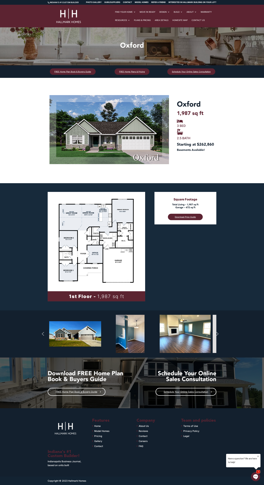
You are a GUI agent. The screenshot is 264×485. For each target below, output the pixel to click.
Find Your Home (124, 12)
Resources (121, 20)
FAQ (141, 446)
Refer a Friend (158, 2)
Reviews (143, 431)
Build (177, 12)
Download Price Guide (185, 217)
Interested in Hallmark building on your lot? (192, 2)
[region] (109, 129)
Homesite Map (180, 20)
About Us (144, 426)
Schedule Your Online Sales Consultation (191, 71)
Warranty (206, 12)
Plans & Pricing (142, 20)
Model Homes (141, 2)
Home (97, 426)
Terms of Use (190, 426)
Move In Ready (147, 12)
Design (163, 12)
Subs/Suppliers (112, 2)
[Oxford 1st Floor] (96, 301)
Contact (127, 2)
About (190, 12)
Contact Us (198, 20)
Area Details (161, 20)
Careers (143, 441)
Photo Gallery (94, 2)
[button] (42, 333)
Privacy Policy (191, 431)
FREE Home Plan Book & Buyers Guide (72, 71)
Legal (186, 436)
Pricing (98, 436)
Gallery (98, 441)
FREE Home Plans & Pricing (132, 71)
